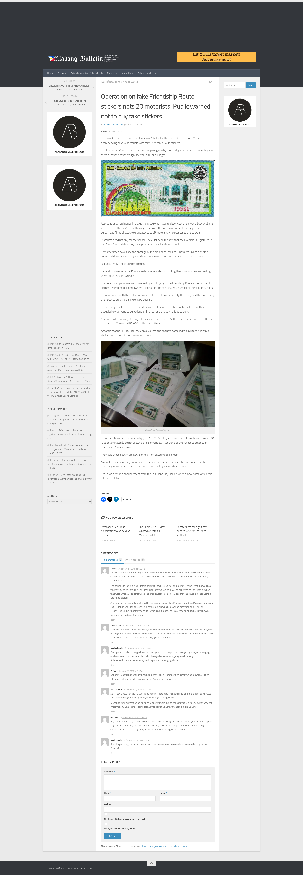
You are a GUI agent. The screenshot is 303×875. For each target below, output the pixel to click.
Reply (112, 620)
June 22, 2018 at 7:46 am (140, 740)
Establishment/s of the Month (87, 73)
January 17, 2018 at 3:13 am (139, 648)
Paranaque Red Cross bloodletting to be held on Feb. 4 (115, 531)
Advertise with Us (147, 73)
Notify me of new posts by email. (119, 828)
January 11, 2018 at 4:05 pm (133, 569)
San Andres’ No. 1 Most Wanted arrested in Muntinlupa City (152, 531)
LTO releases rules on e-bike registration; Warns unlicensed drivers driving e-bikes (68, 419)
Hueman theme (85, 868)
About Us (126, 73)
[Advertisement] (151, 24)
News (61, 73)
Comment (109, 771)
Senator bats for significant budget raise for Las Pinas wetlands (192, 531)
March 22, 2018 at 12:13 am (134, 717)
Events (111, 73)
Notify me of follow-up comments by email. (124, 819)
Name (107, 793)
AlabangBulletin (113, 124)
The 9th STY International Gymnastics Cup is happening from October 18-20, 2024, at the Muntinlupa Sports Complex (69, 392)
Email (163, 793)
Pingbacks (136, 559)
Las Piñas (107, 81)
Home (50, 73)
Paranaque (131, 81)
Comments (113, 559)
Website (108, 804)
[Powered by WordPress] (59, 868)
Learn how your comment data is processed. (165, 846)
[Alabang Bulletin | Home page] (84, 58)
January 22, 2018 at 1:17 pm (131, 671)
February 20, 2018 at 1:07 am (138, 690)
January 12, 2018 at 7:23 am (137, 625)
